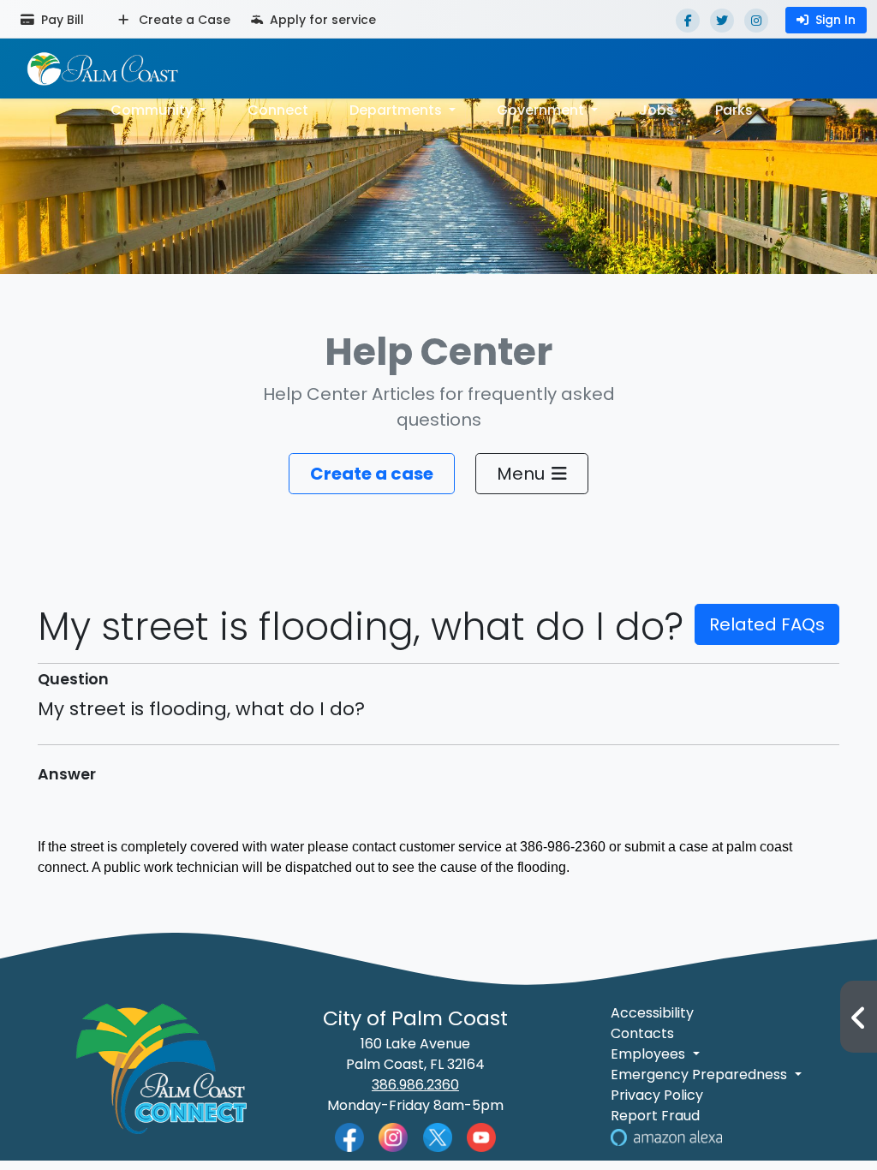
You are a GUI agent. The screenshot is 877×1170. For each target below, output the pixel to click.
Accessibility (652, 1013)
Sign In (835, 19)
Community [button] (153, 110)
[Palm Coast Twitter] (438, 1136)
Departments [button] (397, 110)
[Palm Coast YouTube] (481, 1136)
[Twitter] (722, 21)
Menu (521, 474)
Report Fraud (655, 1115)
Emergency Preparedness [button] (700, 1074)
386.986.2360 (415, 1085)
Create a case (371, 474)
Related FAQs (767, 624)
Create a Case (182, 19)
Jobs (656, 110)
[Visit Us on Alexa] (666, 1136)
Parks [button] (735, 110)
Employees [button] (650, 1054)
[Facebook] (688, 21)
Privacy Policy (657, 1095)
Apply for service (321, 19)
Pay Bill (61, 19)
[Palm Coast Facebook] (349, 1136)
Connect (278, 110)
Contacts (642, 1033)
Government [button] (542, 110)
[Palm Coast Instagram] (393, 1136)
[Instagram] (756, 21)
